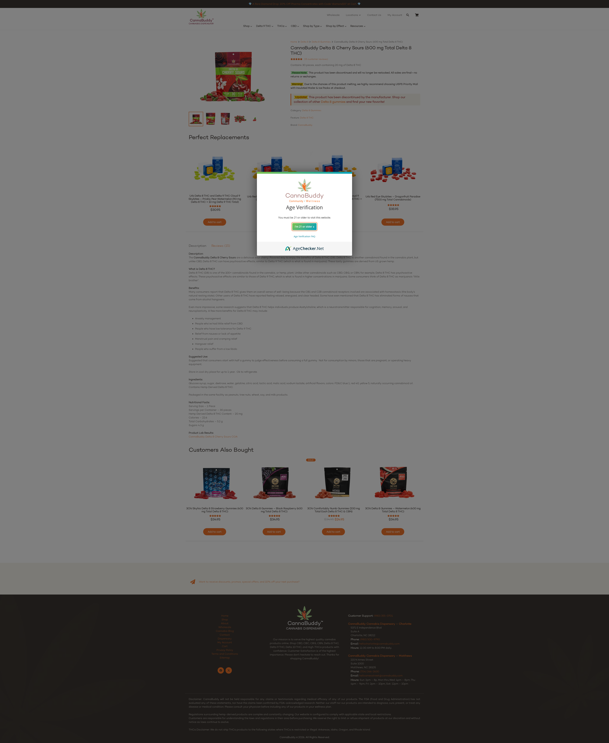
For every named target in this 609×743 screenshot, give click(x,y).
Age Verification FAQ (304, 236)
